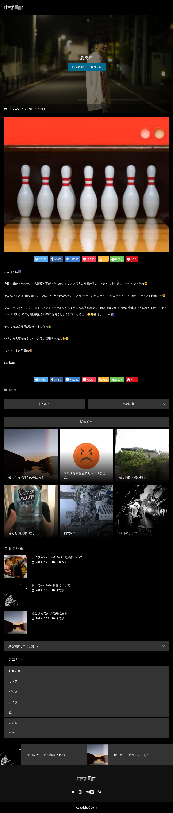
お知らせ (61, 562)
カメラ (13, 681)
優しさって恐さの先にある (49, 613)
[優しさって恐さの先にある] (15, 622)
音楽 (12, 733)
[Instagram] (80, 792)
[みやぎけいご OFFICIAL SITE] (13, 7)
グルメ (13, 692)
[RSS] (100, 792)
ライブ (13, 702)
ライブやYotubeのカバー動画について (57, 557)
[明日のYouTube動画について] (15, 594)
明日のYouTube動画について (51, 585)
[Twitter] (73, 792)
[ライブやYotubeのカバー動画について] (15, 566)
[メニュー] (165, 7)
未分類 (97, 67)
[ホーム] (5, 108)
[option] (43, 754)
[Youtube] (90, 792)
